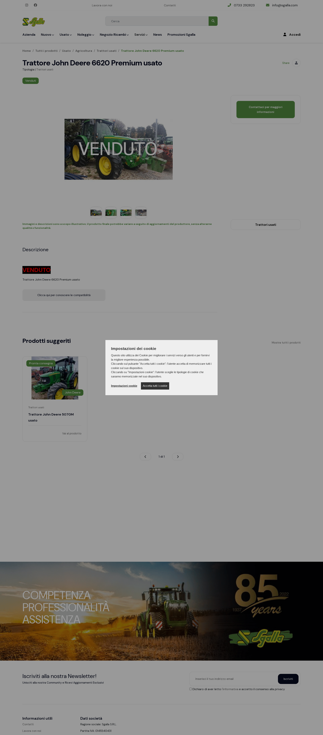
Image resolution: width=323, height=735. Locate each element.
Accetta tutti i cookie (155, 385)
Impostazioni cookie (124, 385)
